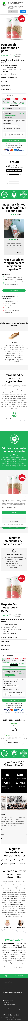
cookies (19, 1019)
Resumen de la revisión (14, 170)
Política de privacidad (11, 1019)
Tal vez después (13, 11)
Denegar (14, 517)
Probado (3, 839)
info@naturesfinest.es (9, 1004)
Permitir (23, 11)
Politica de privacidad (8, 524)
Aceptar (14, 512)
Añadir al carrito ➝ (14, 290)
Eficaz (2, 834)
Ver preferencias (14, 521)
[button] (25, 496)
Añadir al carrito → (14, 140)
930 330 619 (20, 975)
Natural (3, 814)
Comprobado (5, 830)
